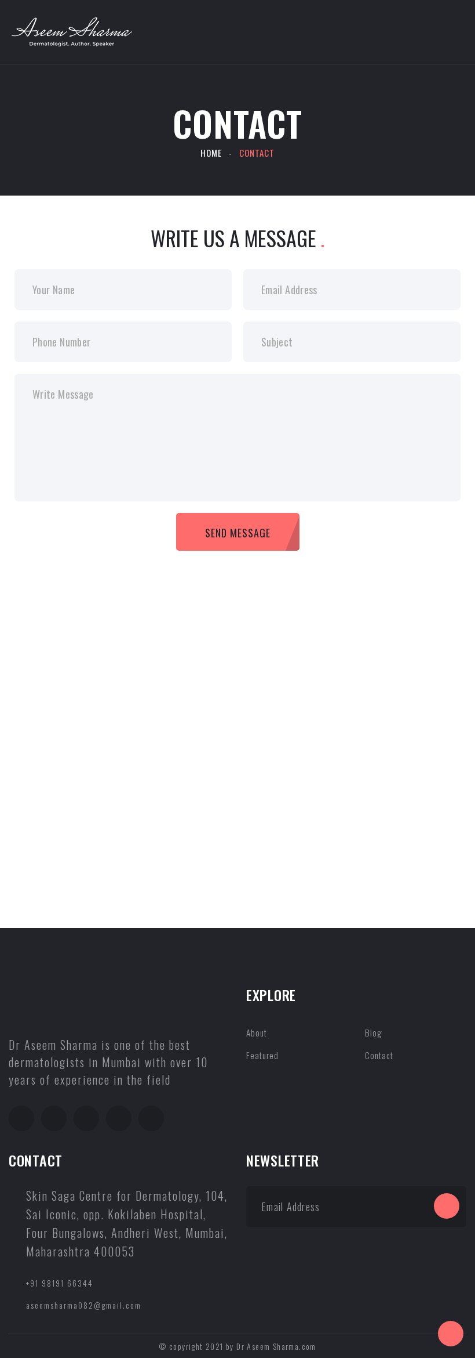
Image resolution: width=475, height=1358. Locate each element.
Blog (373, 1032)
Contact (379, 1055)
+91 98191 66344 (59, 1283)
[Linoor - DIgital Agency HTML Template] (72, 30)
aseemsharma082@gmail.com (83, 1305)
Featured (262, 1055)
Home (211, 152)
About (256, 1032)
